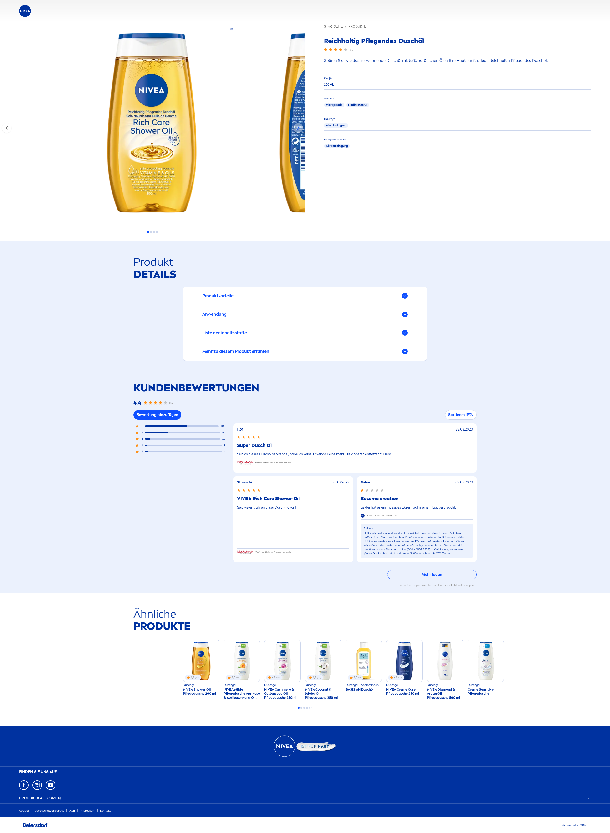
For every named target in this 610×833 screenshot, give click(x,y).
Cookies (24, 810)
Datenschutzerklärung (49, 810)
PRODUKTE (357, 27)
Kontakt (105, 810)
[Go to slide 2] (151, 232)
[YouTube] (50, 785)
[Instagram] (37, 785)
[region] (152, 124)
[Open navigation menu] (583, 11)
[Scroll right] (298, 128)
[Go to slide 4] (157, 232)
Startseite (333, 27)
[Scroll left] (6, 128)
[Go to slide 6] (311, 707)
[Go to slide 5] (309, 708)
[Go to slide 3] (154, 232)
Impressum (87, 810)
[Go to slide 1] (148, 232)
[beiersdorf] (35, 825)
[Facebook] (24, 785)
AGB (72, 810)
